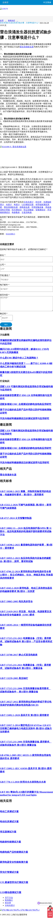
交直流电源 (27, 212)
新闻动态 (11, 20)
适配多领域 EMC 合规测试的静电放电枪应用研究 (25, 404)
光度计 (9, 205)
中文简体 (47, 2)
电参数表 (16, 212)
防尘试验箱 (29, 210)
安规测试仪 (40, 210)
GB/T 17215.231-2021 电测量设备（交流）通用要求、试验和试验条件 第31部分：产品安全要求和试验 (26, 641)
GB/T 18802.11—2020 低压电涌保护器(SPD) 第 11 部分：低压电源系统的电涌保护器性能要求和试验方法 (26, 531)
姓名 (2, 255)
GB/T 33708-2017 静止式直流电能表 (18, 654)
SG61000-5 (10, 234)
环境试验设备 (37, 207)
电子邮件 (4, 285)
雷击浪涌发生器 (27, 47)
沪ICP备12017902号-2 (29, 910)
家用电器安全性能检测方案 (14, 862)
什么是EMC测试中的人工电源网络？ (19, 357)
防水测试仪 (17, 210)
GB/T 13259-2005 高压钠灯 (14, 678)
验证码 (3, 314)
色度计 (17, 205)
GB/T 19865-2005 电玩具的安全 (16, 601)
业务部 (5, 2)
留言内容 (4, 295)
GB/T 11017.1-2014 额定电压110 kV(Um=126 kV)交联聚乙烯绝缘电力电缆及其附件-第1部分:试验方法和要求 (26, 728)
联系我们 (9, 900)
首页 (2, 20)
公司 (2, 265)
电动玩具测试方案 (9, 821)
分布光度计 (29, 202)
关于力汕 (9, 898)
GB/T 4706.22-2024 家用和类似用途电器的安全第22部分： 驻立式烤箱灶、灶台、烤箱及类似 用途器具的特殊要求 (26, 574)
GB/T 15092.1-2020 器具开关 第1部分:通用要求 (24, 715)
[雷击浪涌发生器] (18, 147)
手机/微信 (5, 275)
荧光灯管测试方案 (9, 872)
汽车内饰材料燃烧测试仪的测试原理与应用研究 (24, 418)
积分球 (38, 202)
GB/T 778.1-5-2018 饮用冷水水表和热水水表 (23, 782)
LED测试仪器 (28, 205)
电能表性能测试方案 (10, 841)
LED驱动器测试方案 (10, 892)
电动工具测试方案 (9, 811)
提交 (6, 324)
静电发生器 (25, 207)
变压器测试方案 (8, 831)
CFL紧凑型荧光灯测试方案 (14, 882)
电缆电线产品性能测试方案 (14, 852)
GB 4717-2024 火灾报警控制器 (16, 518)
